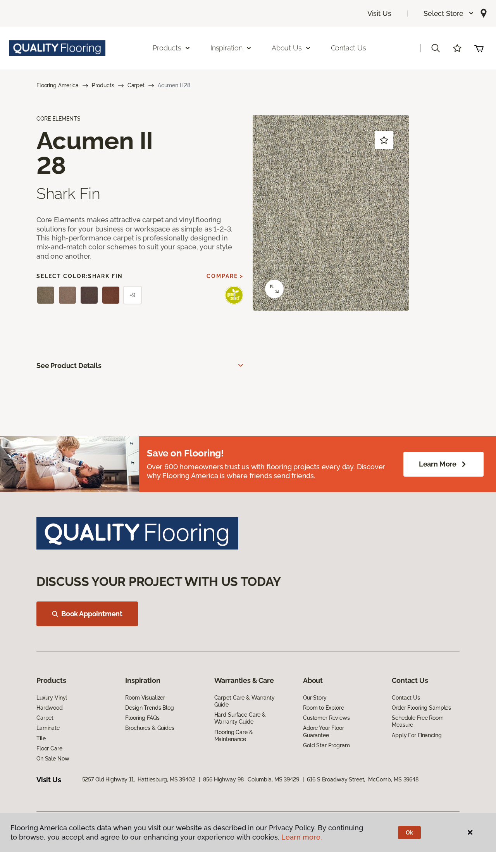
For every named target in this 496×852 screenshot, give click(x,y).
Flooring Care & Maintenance (233, 735)
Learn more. (301, 837)
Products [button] (167, 48)
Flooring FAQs (142, 718)
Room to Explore (323, 708)
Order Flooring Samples (421, 708)
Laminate (48, 728)
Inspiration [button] (226, 48)
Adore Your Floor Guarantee (323, 731)
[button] (449, 13)
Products (103, 85)
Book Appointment (91, 614)
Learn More (437, 464)
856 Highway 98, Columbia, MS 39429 (251, 779)
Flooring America (57, 85)
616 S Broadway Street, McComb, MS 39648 (362, 779)
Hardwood (49, 708)
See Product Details (69, 365)
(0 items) (479, 48)
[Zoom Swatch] (274, 289)
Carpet (136, 85)
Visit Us (379, 13)
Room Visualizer (145, 698)
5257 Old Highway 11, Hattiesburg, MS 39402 (138, 779)
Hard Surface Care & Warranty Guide (240, 718)
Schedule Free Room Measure (417, 721)
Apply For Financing (416, 735)
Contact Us (348, 48)
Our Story (315, 698)
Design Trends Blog (149, 708)
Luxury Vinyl (51, 698)
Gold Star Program (326, 745)
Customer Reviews (326, 718)
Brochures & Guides (149, 728)
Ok (409, 833)
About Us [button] (287, 48)
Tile (40, 738)
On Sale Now (52, 758)
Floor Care (49, 748)
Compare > (225, 276)
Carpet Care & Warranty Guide (244, 701)
